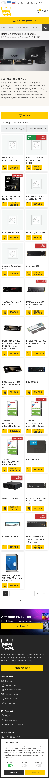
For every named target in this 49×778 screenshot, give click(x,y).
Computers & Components (23, 34)
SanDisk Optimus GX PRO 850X (12, 303)
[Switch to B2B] (3, 2)
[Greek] (9, 2)
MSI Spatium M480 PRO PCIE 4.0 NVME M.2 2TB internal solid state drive (11, 344)
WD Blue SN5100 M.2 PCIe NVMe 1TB (12, 159)
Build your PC (22, 626)
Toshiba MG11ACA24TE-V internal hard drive (11, 423)
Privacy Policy (8, 757)
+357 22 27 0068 (12, 737)
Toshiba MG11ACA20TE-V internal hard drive (11, 462)
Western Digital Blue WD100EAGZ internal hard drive (12, 578)
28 (37, 593)
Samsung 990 (32, 266)
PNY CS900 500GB (10, 232)
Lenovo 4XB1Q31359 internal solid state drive (36, 343)
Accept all (35, 772)
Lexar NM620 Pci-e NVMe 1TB (11, 197)
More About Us (22, 667)
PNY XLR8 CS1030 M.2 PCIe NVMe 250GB (34, 160)
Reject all (13, 772)
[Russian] (13, 2)
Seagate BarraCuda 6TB (11, 267)
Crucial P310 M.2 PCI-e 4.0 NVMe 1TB (36, 197)
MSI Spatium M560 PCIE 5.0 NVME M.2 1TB (35, 305)
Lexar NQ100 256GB (35, 232)
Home (4, 34)
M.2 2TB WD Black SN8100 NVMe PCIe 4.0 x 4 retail (35, 539)
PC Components (9, 37)
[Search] (45, 27)
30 (21, 599)
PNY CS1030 (32, 382)
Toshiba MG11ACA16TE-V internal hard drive (35, 423)
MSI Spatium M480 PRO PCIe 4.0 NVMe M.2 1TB (11, 384)
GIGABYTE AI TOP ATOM (10, 499)
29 (43, 593)
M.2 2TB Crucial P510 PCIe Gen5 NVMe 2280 (36, 501)
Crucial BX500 (32, 459)
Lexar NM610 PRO (10, 536)
